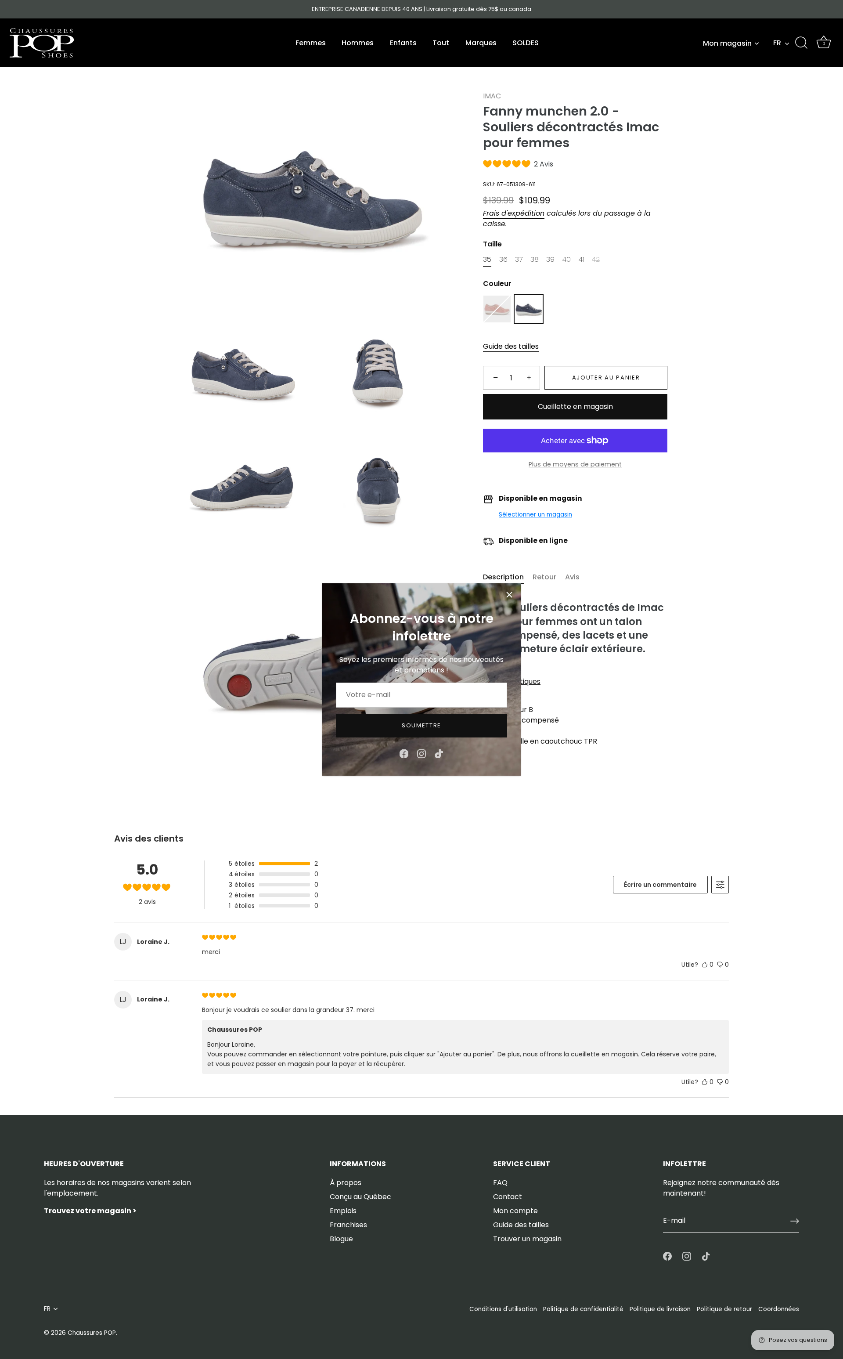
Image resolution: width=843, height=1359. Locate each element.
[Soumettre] (794, 1221)
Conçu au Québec (360, 1197)
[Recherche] (801, 43)
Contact (507, 1197)
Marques (481, 43)
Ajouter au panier (606, 378)
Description (503, 577)
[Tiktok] (439, 753)
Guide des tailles (511, 347)
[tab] (508, 577)
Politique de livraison (660, 1309)
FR (777, 43)
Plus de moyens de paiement (575, 464)
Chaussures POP (92, 1333)
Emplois (343, 1211)
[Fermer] (509, 594)
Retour (544, 577)
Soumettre (421, 725)
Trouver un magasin (527, 1239)
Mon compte (515, 1211)
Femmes (310, 43)
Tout (440, 43)
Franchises (348, 1225)
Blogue (341, 1239)
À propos (345, 1183)
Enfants (403, 43)
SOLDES (525, 43)
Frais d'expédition (513, 213)
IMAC (492, 96)
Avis (572, 577)
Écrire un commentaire (660, 884)
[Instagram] (421, 753)
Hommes (358, 43)
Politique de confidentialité (583, 1309)
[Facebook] (404, 753)
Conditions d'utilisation (503, 1309)
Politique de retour (724, 1309)
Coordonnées (778, 1309)
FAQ (500, 1183)
